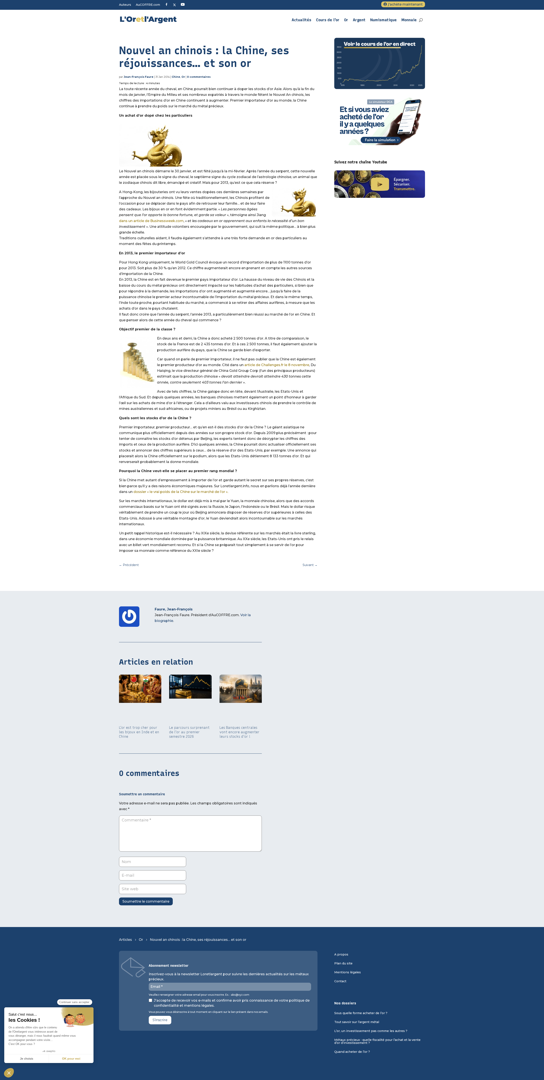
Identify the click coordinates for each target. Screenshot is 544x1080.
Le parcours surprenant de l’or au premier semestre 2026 (189, 732)
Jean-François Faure (138, 76)
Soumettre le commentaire (145, 901)
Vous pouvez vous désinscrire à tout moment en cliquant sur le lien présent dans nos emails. (208, 1012)
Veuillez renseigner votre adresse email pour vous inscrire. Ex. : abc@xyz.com (199, 994)
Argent (359, 20)
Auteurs (125, 5)
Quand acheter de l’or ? (352, 1052)
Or (346, 20)
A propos (341, 954)
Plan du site (343, 963)
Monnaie (409, 20)
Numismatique (383, 20)
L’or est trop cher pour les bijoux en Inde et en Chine (139, 732)
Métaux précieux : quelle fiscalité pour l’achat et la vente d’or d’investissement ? (377, 1041)
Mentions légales (347, 972)
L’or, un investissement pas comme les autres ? (370, 1031)
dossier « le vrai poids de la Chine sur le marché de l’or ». (180, 492)
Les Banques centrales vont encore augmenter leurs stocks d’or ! (239, 732)
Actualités (301, 20)
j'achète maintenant (405, 4)
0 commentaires (199, 76)
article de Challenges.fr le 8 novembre (276, 365)
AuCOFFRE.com (148, 5)
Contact (340, 981)
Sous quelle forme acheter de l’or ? (360, 1013)
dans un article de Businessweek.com (151, 221)
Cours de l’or (327, 20)
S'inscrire (160, 1020)
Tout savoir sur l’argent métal (356, 1022)
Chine (176, 76)
